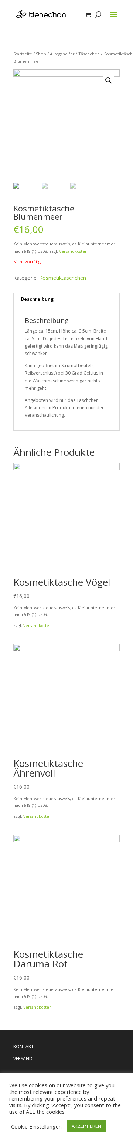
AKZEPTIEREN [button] (86, 1126)
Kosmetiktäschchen (62, 277)
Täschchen (89, 53)
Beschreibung (37, 299)
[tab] (66, 299)
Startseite (22, 53)
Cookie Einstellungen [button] (36, 1126)
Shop (41, 53)
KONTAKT (23, 1046)
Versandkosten (73, 251)
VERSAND (23, 1059)
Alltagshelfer (62, 53)
